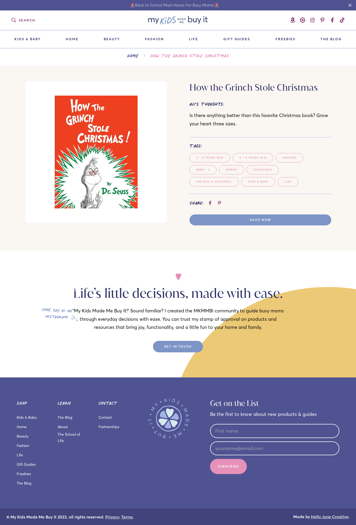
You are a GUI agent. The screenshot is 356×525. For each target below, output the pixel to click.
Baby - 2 (203, 169)
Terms (127, 517)
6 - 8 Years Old (253, 157)
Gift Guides (236, 39)
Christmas (262, 169)
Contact (105, 417)
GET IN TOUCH (178, 346)
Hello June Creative (329, 516)
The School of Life (69, 437)
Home (72, 39)
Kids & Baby (27, 39)
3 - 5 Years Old (209, 157)
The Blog (331, 39)
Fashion (154, 39)
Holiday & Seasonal (214, 181)
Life (193, 39)
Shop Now (260, 220)
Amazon (290, 157)
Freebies (285, 39)
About (63, 426)
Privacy (112, 517)
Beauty (112, 39)
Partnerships (109, 426)
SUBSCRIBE (228, 466)
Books (231, 169)
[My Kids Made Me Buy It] (177, 20)
